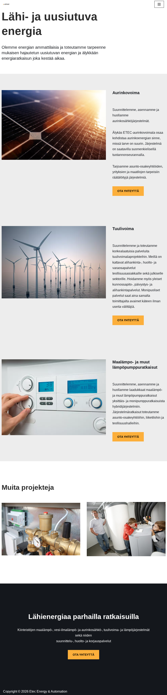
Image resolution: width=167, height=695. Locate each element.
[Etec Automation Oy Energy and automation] (6, 4)
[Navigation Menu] (159, 4)
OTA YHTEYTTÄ (128, 191)
